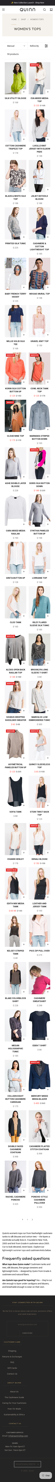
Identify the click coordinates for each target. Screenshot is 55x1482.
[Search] (44, 9)
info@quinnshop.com (18, 1436)
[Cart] (51, 9)
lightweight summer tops (14, 1250)
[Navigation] (3, 9)
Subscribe (27, 1333)
